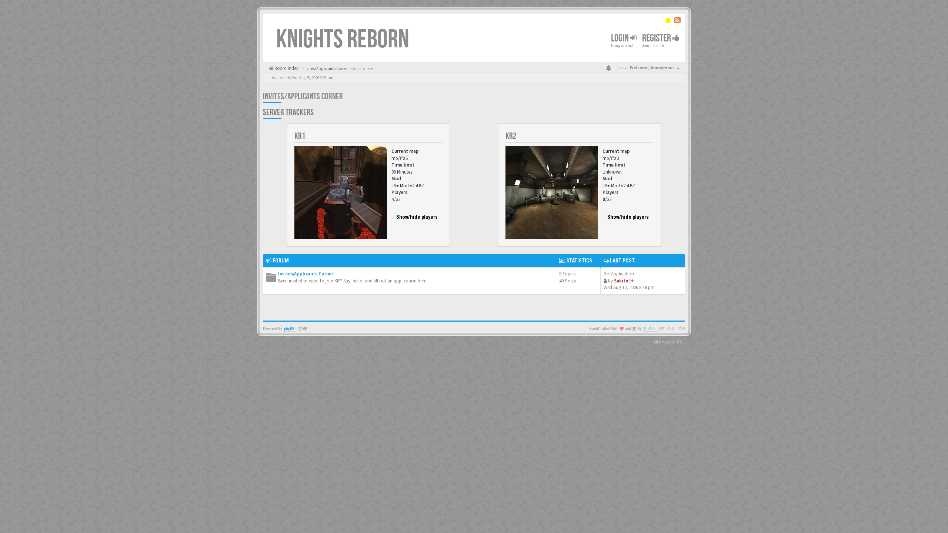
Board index (285, 68)
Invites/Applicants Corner (303, 96)
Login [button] (620, 38)
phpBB (289, 328)
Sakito (621, 281)
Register (657, 38)
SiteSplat (651, 328)
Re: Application (619, 274)
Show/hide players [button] (417, 217)
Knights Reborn (342, 39)
